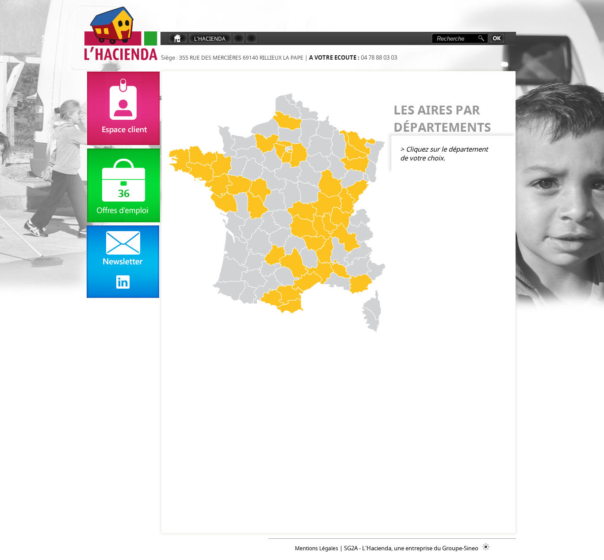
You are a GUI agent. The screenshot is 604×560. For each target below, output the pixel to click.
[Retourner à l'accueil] (119, 34)
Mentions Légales (316, 548)
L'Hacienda (210, 38)
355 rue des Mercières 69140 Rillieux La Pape (240, 57)
